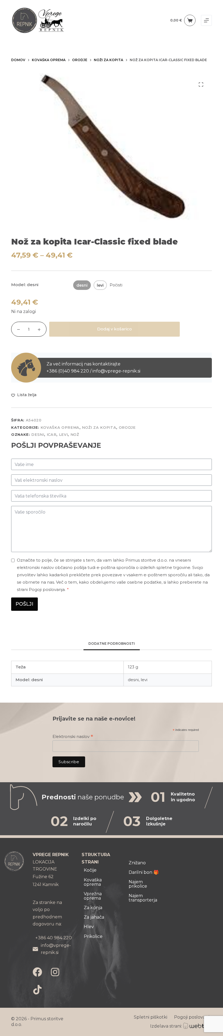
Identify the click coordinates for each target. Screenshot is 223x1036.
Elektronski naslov (72, 736)
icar (52, 434)
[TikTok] (37, 989)
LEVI (63, 434)
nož (74, 434)
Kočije (90, 870)
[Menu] (206, 20)
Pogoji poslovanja (193, 1017)
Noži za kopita (99, 427)
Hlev (89, 926)
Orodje (127, 427)
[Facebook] (37, 972)
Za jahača (94, 917)
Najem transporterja (143, 898)
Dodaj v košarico (114, 328)
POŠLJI (24, 604)
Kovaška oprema (60, 427)
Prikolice (93, 936)
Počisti (116, 285)
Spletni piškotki (150, 1017)
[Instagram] (55, 972)
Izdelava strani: (166, 1026)
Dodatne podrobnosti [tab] (111, 643)
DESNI (37, 434)
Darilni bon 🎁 (144, 872)
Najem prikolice (138, 884)
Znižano (137, 862)
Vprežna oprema (93, 896)
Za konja (93, 907)
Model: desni (24, 284)
